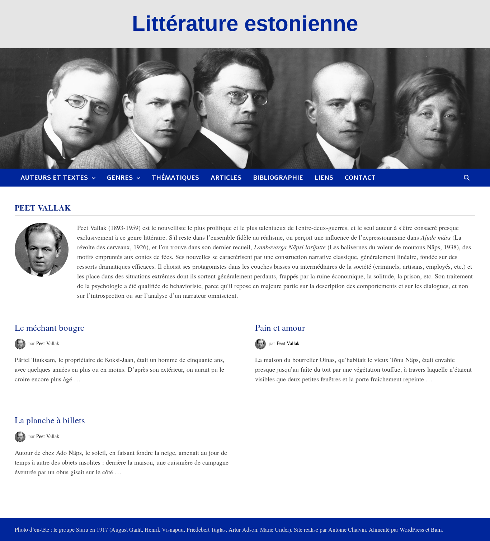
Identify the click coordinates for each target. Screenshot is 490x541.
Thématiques (175, 177)
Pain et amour (280, 327)
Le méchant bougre (49, 327)
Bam (436, 529)
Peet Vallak (47, 343)
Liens (324, 177)
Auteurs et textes (54, 177)
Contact (360, 177)
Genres (120, 177)
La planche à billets (50, 420)
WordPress (412, 529)
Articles (226, 177)
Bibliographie (278, 177)
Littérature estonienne (245, 23)
